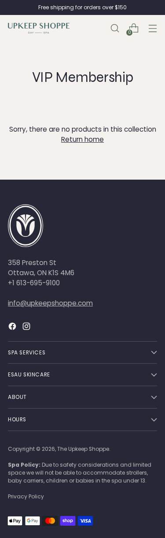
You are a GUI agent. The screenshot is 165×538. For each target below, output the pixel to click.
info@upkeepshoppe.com (50, 303)
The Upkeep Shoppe (83, 449)
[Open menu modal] (152, 28)
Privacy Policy (26, 496)
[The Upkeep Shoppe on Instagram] (27, 327)
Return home (82, 139)
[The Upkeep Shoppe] (39, 28)
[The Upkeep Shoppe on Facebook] (13, 327)
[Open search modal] (115, 28)
